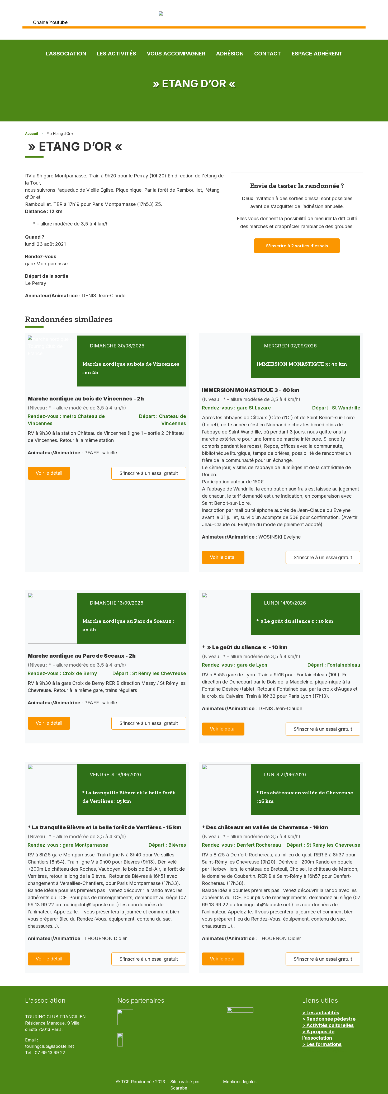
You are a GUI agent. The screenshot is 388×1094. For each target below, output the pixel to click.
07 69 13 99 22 (50, 1052)
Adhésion (230, 53)
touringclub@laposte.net (49, 1046)
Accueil (31, 133)
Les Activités (116, 53)
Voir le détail (49, 473)
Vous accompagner (176, 53)
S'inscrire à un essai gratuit (149, 473)
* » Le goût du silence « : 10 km (295, 621)
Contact (267, 53)
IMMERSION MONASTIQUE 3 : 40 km (302, 364)
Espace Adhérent (317, 53)
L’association (66, 53)
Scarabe (178, 1088)
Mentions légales (240, 1081)
